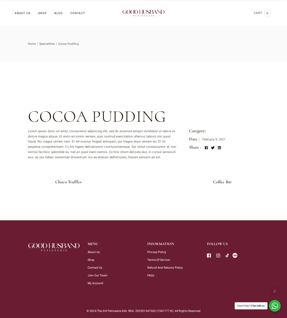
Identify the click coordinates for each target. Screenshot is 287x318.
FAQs (150, 275)
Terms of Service (158, 260)
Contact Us (95, 267)
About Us (94, 252)
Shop (91, 260)
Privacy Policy (156, 252)
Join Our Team (97, 275)
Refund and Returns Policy (165, 267)
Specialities (219, 131)
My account (95, 283)
